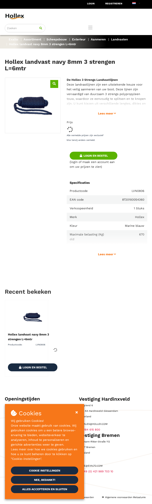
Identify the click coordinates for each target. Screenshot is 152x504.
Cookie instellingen (44, 470)
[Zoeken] (40, 28)
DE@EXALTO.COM (92, 465)
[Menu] (90, 27)
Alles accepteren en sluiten (44, 489)
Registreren (113, 3)
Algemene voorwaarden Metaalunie (125, 497)
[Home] (76, 16)
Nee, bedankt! (44, 479)
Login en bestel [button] (95, 155)
